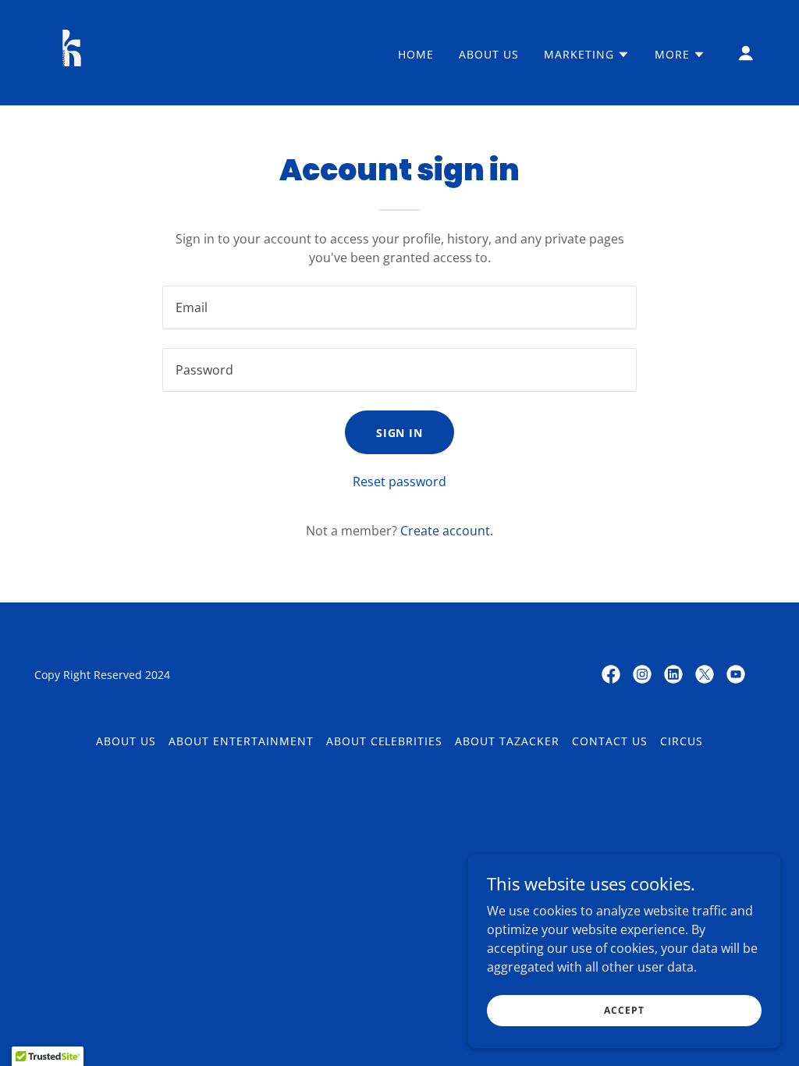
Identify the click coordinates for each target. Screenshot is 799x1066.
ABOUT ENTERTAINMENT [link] (241, 741)
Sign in (400, 432)
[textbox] (399, 307)
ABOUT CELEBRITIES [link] (384, 741)
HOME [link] (416, 54)
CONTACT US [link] (610, 741)
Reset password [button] (399, 481)
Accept (624, 1010)
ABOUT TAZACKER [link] (507, 741)
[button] (587, 54)
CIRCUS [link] (681, 741)
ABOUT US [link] (489, 54)
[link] (71, 51)
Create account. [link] (446, 530)
